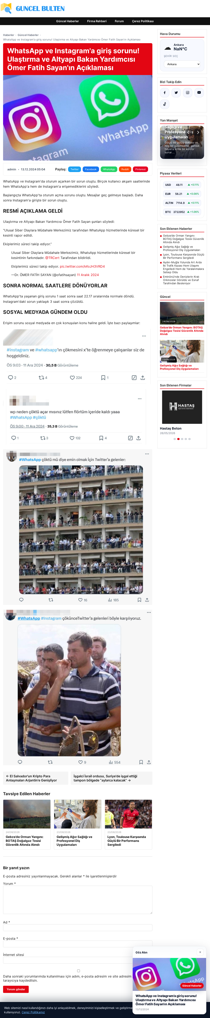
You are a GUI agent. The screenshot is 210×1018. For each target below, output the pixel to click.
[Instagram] (187, 92)
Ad (6, 922)
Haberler (8, 35)
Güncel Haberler (67, 21)
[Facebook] (164, 92)
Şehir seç (171, 56)
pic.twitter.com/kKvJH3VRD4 (82, 266)
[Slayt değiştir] (174, 439)
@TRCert (52, 258)
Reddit (125, 169)
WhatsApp (109, 169)
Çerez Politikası (143, 21)
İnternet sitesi (13, 955)
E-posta (10, 938)
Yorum (9, 884)
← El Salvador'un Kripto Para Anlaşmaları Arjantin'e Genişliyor (31, 778)
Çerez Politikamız (33, 1012)
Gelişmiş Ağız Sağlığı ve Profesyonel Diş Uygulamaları (181, 248)
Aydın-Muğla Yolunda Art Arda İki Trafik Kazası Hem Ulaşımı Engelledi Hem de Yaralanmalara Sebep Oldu (183, 267)
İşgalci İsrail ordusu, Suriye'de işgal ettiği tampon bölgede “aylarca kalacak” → (105, 778)
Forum (119, 21)
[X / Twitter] (176, 92)
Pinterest (140, 169)
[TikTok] (164, 104)
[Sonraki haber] (197, 132)
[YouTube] (199, 92)
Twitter (75, 169)
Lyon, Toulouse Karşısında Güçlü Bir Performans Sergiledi (183, 256)
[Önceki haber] (188, 132)
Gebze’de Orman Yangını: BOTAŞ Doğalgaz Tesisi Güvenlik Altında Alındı (183, 239)
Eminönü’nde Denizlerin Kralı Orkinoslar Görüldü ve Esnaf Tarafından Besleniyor (181, 280)
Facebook (91, 169)
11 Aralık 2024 (88, 275)
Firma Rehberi (97, 21)
